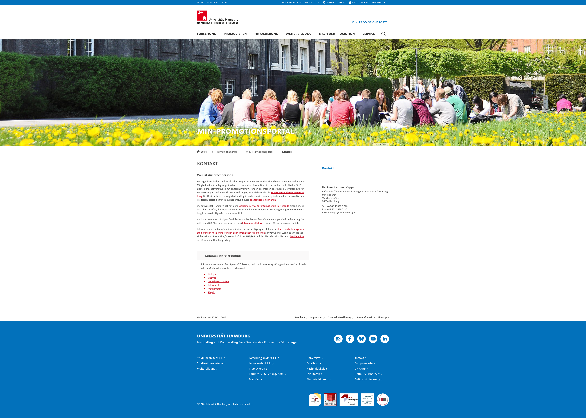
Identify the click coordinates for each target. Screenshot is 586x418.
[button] (300, 2)
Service (368, 33)
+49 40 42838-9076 (337, 206)
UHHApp (360, 369)
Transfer (254, 379)
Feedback (300, 317)
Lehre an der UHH (260, 363)
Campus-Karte (363, 363)
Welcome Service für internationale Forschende (263, 205)
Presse (200, 2)
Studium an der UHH (210, 358)
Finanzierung (266, 33)
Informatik (213, 285)
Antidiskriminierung (367, 379)
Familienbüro (297, 236)
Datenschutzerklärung (339, 317)
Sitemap (382, 317)
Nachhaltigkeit (315, 369)
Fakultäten (313, 374)
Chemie (212, 277)
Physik (211, 292)
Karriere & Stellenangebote (266, 374)
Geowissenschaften (218, 281)
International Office (252, 223)
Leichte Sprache (360, 2)
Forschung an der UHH (263, 358)
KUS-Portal (213, 2)
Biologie (212, 274)
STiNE (224, 2)
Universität (313, 358)
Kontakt (328, 168)
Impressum (316, 317)
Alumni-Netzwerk (317, 379)
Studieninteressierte (210, 363)
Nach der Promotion (337, 33)
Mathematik (214, 288)
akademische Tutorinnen (263, 199)
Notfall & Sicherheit (367, 374)
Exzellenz (312, 363)
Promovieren (235, 33)
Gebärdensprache (335, 2)
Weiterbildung (298, 33)
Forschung (206, 33)
